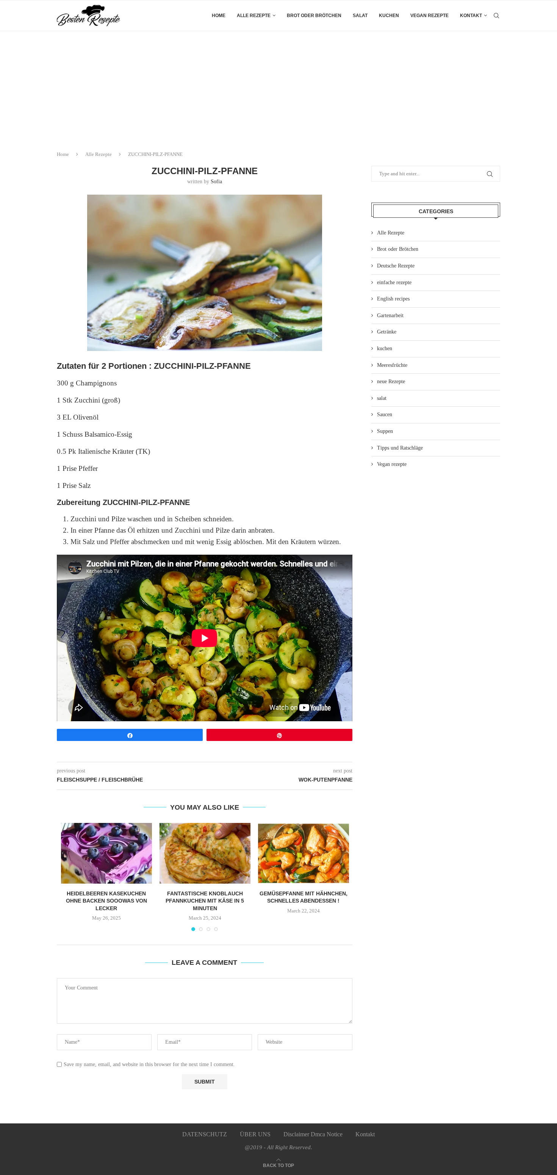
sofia (216, 181)
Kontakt (471, 15)
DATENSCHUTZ (204, 1134)
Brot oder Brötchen (314, 15)
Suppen (385, 431)
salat (360, 15)
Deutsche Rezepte (396, 266)
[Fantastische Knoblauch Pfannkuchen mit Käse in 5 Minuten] (205, 853)
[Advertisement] (278, 88)
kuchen (389, 15)
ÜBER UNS (255, 1134)
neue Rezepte (391, 381)
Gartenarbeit (390, 315)
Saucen (384, 414)
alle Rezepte (254, 15)
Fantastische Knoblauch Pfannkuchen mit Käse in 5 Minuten (205, 900)
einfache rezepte (394, 282)
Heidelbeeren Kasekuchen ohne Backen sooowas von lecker (106, 900)
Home (218, 15)
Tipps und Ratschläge (400, 448)
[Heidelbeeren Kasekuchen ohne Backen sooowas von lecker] (106, 853)
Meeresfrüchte (392, 365)
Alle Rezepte (98, 154)
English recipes (393, 299)
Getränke (386, 332)
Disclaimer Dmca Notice (313, 1134)
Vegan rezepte (429, 15)
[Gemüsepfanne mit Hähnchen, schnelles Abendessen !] (303, 853)
